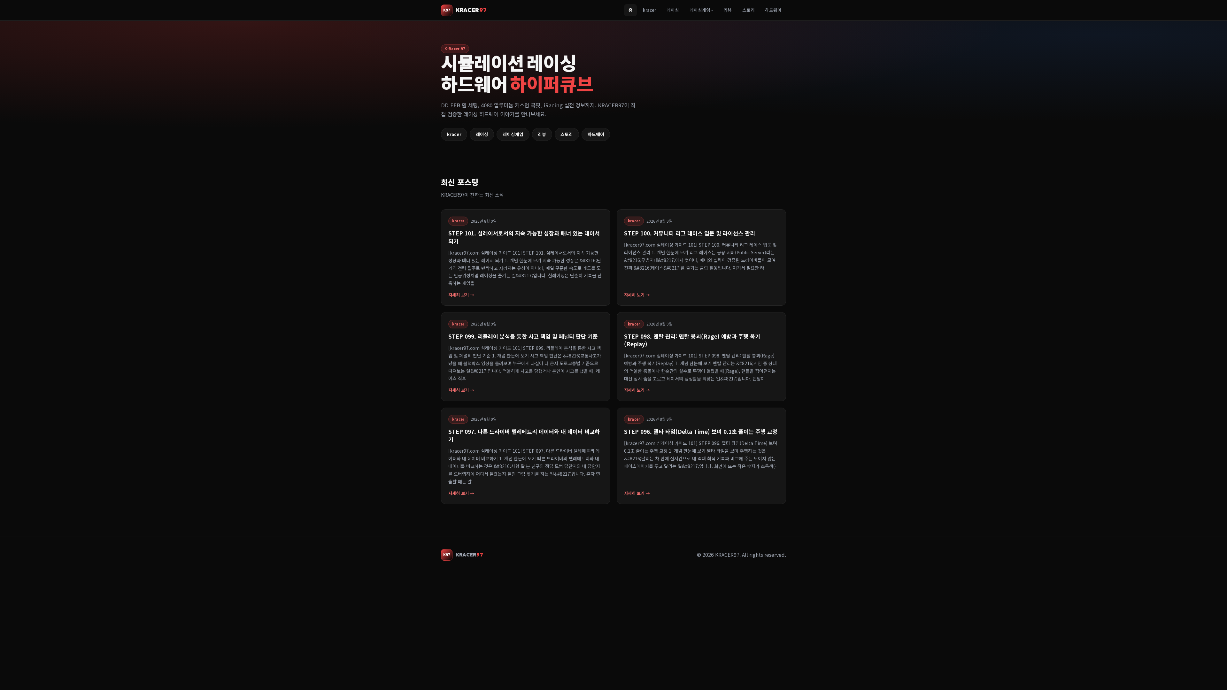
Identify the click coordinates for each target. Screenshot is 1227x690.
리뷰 (727, 10)
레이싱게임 (701, 10)
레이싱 (673, 10)
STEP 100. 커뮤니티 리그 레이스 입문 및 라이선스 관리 (689, 233)
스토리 (748, 10)
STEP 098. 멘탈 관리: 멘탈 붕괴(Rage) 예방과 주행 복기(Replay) (692, 340)
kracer (649, 10)
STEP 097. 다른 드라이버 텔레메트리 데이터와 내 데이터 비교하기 (524, 435)
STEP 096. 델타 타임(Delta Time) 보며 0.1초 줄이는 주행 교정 (700, 431)
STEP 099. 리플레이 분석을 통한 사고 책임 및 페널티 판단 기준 (523, 336)
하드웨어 (773, 10)
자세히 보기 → (461, 295)
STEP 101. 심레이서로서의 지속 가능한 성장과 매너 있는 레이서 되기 (524, 237)
